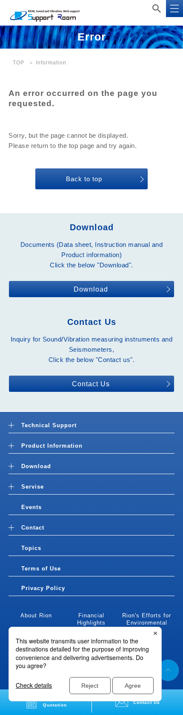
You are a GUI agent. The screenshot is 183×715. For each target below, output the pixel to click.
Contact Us (91, 384)
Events (31, 507)
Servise (32, 486)
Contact (32, 527)
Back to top (84, 178)
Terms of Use (41, 568)
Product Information (52, 446)
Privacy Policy (43, 588)
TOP (18, 63)
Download (91, 289)
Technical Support (49, 425)
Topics (31, 548)
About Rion (36, 615)
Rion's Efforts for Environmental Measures (146, 622)
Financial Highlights (91, 619)
